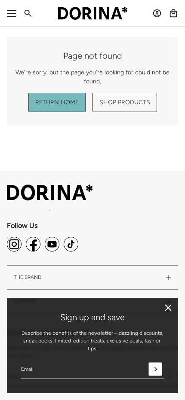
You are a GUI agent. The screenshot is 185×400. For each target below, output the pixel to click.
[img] (14, 244)
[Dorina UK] (92, 13)
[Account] (157, 13)
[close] (168, 307)
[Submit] (155, 369)
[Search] (28, 13)
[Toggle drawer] (11, 13)
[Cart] (173, 13)
